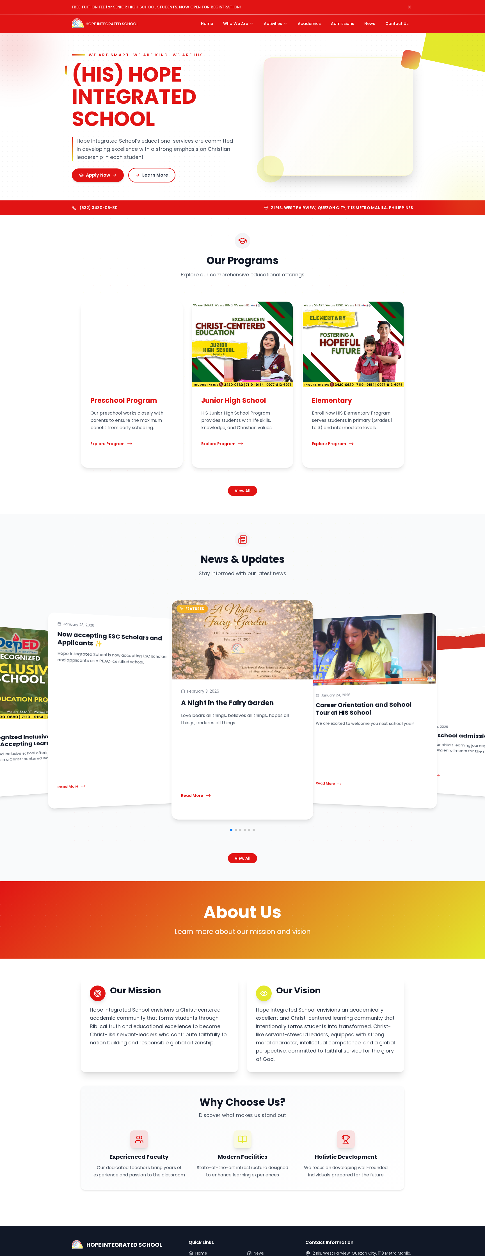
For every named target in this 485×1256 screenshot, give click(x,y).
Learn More (155, 175)
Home (201, 1253)
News (259, 1253)
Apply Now (98, 175)
